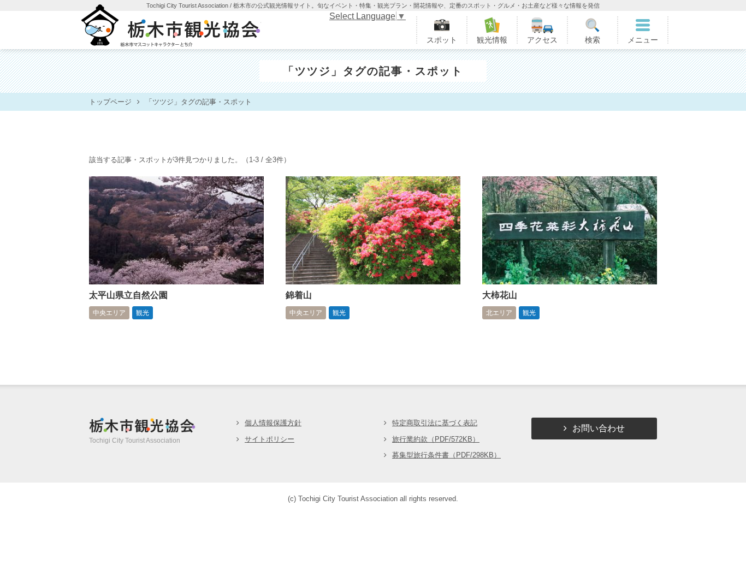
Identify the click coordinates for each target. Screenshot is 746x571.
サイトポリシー (269, 439)
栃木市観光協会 (169, 30)
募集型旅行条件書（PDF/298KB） (446, 455)
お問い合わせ (598, 428)
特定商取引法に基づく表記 (434, 423)
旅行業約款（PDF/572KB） (435, 439)
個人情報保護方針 (273, 423)
